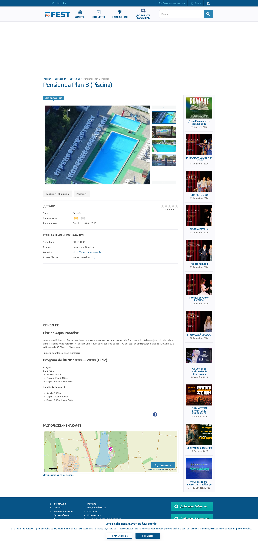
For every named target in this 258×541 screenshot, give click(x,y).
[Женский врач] (199, 250)
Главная (47, 79)
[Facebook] (155, 414)
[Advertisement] (129, 47)
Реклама (91, 504)
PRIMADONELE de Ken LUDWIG (199, 159)
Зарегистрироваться (174, 3)
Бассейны (75, 79)
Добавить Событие (193, 506)
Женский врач (199, 264)
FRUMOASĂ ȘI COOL (199, 335)
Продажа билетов (96, 507)
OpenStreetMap (157, 469)
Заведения (60, 79)
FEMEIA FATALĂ (199, 229)
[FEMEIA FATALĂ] (199, 215)
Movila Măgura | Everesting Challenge (199, 483)
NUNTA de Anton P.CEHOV (199, 299)
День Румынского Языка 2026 (199, 122)
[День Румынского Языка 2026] (199, 108)
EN (64, 3)
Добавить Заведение (194, 518)
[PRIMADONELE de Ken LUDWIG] (199, 144)
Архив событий (62, 515)
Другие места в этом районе (58, 475)
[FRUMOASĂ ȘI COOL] (199, 321)
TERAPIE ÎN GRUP (199, 195)
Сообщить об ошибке (58, 194)
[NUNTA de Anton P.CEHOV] (199, 284)
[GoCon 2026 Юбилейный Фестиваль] (199, 355)
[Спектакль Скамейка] (199, 434)
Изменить (82, 194)
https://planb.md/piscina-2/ (87, 252)
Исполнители (94, 515)
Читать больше (119, 536)
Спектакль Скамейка (199, 448)
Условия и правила (63, 511)
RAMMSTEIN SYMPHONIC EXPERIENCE (199, 411)
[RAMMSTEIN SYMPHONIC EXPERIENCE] (199, 394)
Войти (198, 3)
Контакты (92, 511)
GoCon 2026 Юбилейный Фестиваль (199, 371)
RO (53, 3)
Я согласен (147, 536)
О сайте (58, 507)
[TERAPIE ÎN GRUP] (199, 181)
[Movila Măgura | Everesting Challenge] (199, 468)
